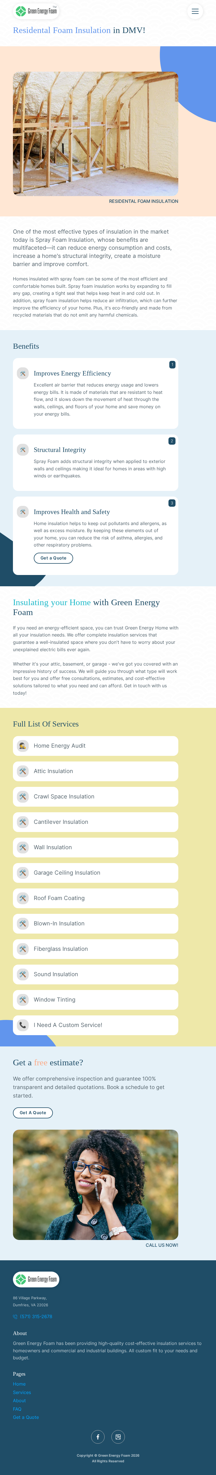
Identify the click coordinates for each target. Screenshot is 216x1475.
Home (19, 1384)
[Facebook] (98, 1437)
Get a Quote (53, 558)
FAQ (17, 1409)
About (19, 1400)
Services (22, 1392)
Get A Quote (33, 1112)
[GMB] (118, 1437)
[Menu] (195, 11)
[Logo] (36, 1279)
